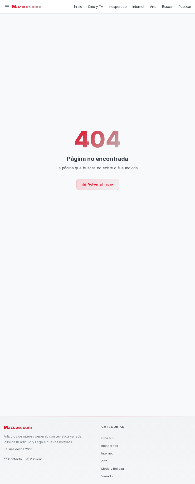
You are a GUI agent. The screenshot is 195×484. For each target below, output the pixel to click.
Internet (138, 7)
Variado (107, 476)
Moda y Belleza (112, 468)
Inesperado (118, 7)
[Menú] (7, 6)
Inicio (78, 7)
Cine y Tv (95, 7)
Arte (153, 7)
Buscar (167, 7)
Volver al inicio (100, 184)
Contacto (15, 459)
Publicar (185, 7)
